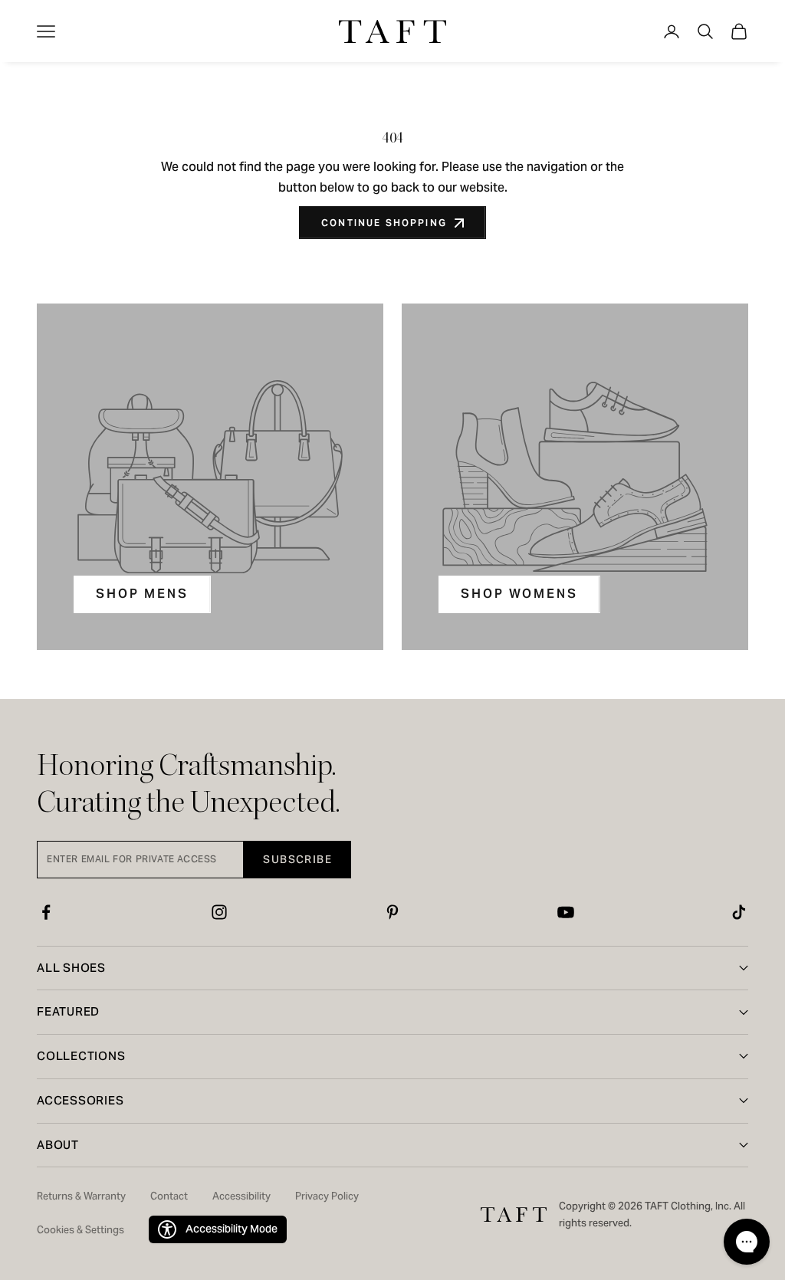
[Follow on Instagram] (219, 912)
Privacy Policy (327, 1196)
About (58, 1144)
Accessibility (241, 1196)
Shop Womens (519, 594)
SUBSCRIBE (297, 859)
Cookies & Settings (80, 1229)
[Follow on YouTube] (566, 912)
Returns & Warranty (81, 1196)
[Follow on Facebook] (46, 912)
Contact (169, 1196)
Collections (81, 1056)
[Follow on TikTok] (739, 912)
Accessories (80, 1100)
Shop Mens (142, 594)
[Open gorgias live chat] (747, 1242)
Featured (68, 1011)
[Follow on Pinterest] (392, 912)
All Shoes (71, 967)
